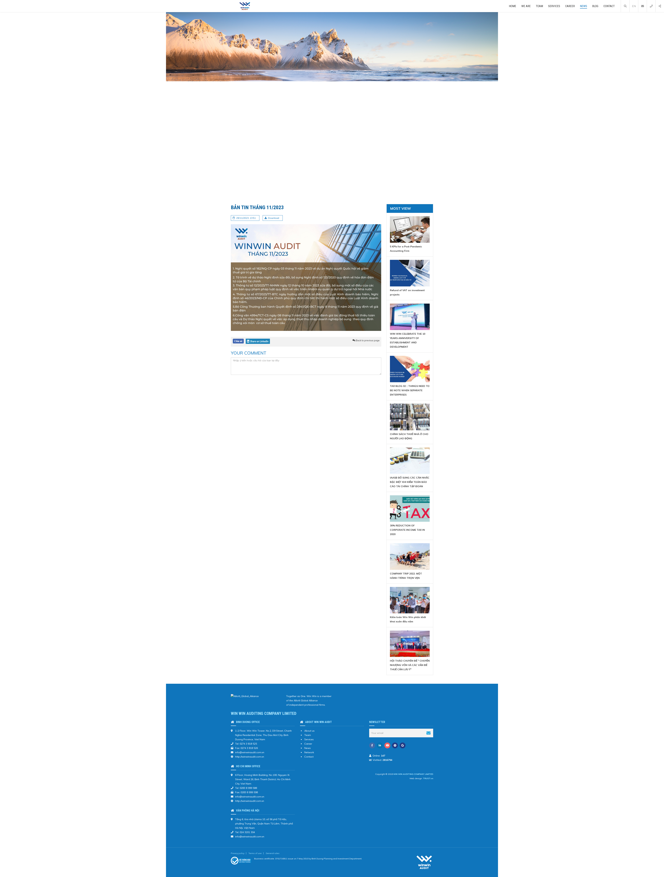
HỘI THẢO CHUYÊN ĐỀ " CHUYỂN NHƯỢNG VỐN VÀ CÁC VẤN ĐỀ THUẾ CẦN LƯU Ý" (410, 665)
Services (554, 6)
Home (512, 6)
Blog (595, 6)
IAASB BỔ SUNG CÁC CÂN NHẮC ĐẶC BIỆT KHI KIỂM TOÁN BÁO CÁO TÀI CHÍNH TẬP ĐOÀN (409, 482)
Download (273, 218)
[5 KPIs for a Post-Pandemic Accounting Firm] (410, 229)
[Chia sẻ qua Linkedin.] (258, 341)
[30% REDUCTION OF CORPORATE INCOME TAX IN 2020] (410, 508)
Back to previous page (368, 340)
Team (539, 6)
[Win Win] (424, 862)
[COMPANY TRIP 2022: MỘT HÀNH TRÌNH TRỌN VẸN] (410, 556)
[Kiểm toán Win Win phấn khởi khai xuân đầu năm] (410, 600)
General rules (272, 853)
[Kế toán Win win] (245, 5)
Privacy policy (237, 853)
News (583, 6)
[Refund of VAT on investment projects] (410, 273)
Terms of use (255, 853)
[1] (428, 733)
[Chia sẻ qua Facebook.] (238, 340)
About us (309, 730)
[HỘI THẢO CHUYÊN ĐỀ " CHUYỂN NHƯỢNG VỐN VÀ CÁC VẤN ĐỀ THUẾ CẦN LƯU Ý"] (410, 643)
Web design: (415, 778)
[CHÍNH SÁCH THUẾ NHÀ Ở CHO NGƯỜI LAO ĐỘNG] (410, 417)
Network (309, 752)
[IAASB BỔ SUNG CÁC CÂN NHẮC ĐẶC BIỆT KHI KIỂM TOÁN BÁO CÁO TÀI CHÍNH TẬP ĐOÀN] (410, 460)
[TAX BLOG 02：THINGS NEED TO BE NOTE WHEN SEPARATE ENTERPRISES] (410, 369)
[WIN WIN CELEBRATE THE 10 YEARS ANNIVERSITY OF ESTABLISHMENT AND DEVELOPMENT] (410, 317)
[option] (332, 105)
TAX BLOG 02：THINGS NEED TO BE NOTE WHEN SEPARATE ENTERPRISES (410, 390)
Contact (609, 6)
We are (526, 6)
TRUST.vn (428, 778)
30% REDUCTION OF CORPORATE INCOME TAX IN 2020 (407, 530)
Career (570, 6)
